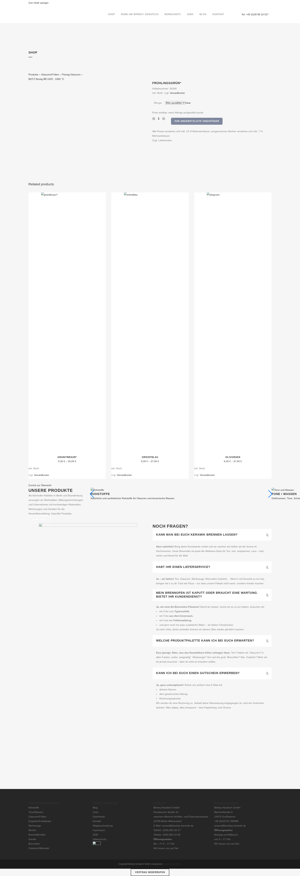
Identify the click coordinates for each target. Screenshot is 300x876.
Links (95, 812)
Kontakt (97, 821)
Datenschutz (99, 839)
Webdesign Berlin (173, 864)
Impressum (99, 830)
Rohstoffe (33, 807)
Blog (95, 807)
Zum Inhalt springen (38, 3)
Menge (158, 102)
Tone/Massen (35, 812)
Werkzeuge (34, 825)
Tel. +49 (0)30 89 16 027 (255, 14)
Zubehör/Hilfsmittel (38, 848)
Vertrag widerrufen (150, 872)
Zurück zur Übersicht (39, 485)
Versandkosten (177, 93)
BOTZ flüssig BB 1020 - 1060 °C (46, 79)
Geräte (32, 839)
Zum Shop (39, 519)
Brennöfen (34, 843)
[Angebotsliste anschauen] (235, 14)
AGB (95, 834)
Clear (188, 102)
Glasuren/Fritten (50, 74)
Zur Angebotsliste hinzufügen (196, 121)
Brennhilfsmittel (36, 834)
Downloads (99, 816)
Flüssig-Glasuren (71, 74)
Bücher (32, 830)
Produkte (33, 74)
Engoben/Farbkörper (39, 821)
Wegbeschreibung (103, 825)
